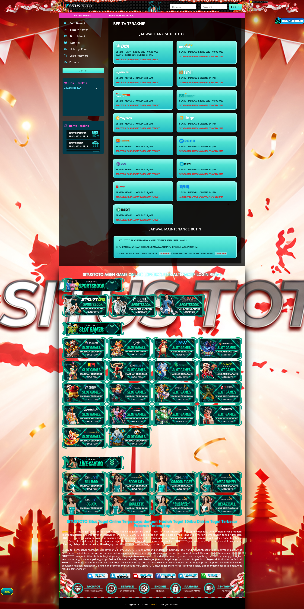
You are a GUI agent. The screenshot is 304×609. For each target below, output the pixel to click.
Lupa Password (78, 55)
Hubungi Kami (77, 49)
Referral (74, 42)
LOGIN (235, 6)
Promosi (74, 62)
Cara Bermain (77, 23)
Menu (6, 591)
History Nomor (78, 29)
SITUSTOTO (154, 604)
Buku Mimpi (77, 36)
